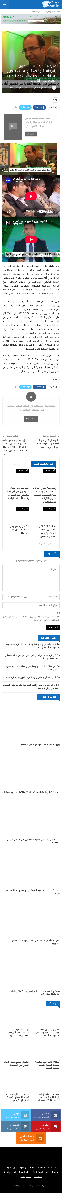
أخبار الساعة (49, 471)
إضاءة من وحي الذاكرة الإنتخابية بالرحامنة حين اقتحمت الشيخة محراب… (33, 646)
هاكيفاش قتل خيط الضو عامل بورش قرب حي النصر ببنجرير (48, 444)
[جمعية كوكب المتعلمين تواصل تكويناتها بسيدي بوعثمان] (31, 769)
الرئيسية (52, 1168)
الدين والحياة (10, 1172)
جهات (32, 1168)
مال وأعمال (11, 1168)
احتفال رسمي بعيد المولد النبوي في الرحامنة (28, 678)
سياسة (41, 1168)
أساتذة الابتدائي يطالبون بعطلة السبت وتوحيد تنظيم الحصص (32, 668)
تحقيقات (38, 1177)
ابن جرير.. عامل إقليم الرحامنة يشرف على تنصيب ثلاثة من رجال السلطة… (31, 687)
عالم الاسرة (24, 1172)
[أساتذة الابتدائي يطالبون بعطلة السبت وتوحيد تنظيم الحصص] (44, 515)
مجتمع (23, 1168)
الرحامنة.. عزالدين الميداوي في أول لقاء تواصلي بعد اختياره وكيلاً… (32, 657)
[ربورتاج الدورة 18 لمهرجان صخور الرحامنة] (31, 722)
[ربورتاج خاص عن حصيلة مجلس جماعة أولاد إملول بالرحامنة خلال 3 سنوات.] (31, 968)
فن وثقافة (38, 1172)
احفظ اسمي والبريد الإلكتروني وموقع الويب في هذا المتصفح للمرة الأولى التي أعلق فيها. (31, 618)
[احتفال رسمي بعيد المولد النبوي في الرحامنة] (17, 515)
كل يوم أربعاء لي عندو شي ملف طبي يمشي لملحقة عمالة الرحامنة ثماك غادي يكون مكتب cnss (14, 447)
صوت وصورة (25, 1177)
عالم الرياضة (52, 1172)
